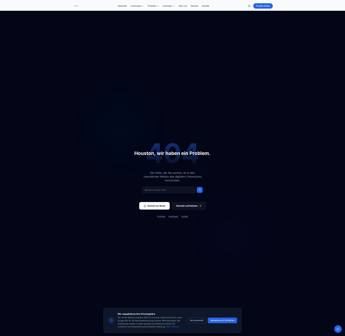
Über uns (183, 6)
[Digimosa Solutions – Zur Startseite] (76, 5)
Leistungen (136, 6)
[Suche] (249, 5)
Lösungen (167, 6)
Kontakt (205, 6)
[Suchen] (200, 190)
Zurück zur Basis (156, 205)
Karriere (194, 6)
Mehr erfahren (172, 327)
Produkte (152, 6)
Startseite (122, 6)
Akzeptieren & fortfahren (222, 320)
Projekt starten (263, 6)
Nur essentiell (196, 320)
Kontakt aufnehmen (187, 205)
